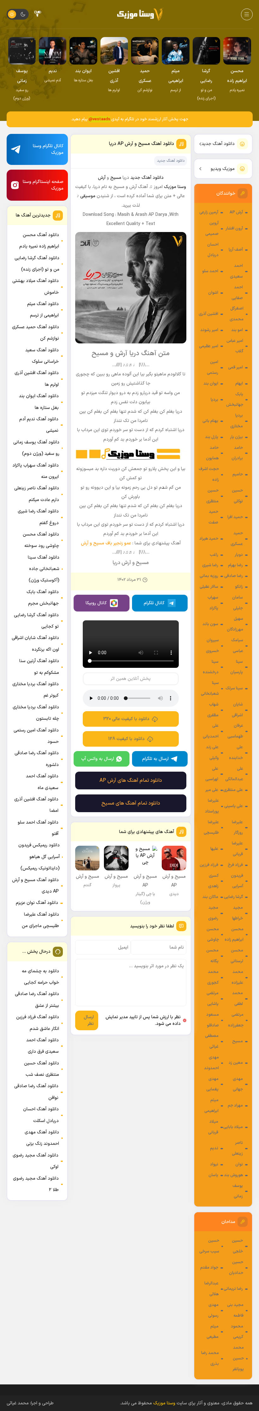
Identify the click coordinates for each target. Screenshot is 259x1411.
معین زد (236, 1063)
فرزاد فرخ (235, 865)
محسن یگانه (212, 955)
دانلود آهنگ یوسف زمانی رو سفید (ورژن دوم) (36, 448)
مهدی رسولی (213, 1310)
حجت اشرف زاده (209, 474)
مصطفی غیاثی (212, 1041)
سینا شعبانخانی (210, 688)
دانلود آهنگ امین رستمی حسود (36, 736)
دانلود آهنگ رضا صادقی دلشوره (37, 759)
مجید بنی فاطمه (235, 1310)
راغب (214, 555)
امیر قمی (235, 367)
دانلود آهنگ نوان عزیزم (37, 903)
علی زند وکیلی (212, 752)
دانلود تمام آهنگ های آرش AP (130, 780)
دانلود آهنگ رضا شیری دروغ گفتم (38, 517)
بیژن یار (236, 437)
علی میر (211, 790)
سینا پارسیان (236, 667)
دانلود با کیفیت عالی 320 (126, 719)
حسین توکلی (237, 496)
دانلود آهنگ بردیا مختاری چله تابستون (36, 713)
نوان (239, 1164)
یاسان (213, 1175)
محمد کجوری (213, 977)
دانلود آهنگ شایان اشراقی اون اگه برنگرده (35, 644)
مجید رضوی (213, 913)
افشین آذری (208, 314)
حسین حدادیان (236, 1267)
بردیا (214, 400)
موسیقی (87, 196)
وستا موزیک (175, 187)
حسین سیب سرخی (209, 1246)
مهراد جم (235, 1105)
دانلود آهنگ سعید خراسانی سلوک (42, 356)
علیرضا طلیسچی (211, 827)
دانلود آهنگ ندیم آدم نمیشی (38, 425)
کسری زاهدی (213, 881)
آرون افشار (234, 228)
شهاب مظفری (213, 709)
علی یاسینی (233, 806)
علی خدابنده (236, 752)
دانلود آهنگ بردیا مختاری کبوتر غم (35, 690)
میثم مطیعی (213, 1331)
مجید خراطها (237, 913)
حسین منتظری (212, 496)
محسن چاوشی (213, 934)
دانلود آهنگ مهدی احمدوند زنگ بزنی (42, 1138)
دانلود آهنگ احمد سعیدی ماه (42, 782)
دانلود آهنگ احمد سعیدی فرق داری (42, 1046)
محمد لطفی (237, 998)
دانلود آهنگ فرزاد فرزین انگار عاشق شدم (37, 1023)
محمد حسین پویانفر (238, 1358)
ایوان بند (210, 383)
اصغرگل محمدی (237, 314)
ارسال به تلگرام (155, 759)
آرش (101, 177)
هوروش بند (233, 1175)
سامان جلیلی (237, 602)
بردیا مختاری (236, 421)
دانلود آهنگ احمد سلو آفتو (38, 828)
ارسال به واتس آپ (97, 759)
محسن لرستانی (237, 955)
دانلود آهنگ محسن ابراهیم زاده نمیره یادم (39, 241)
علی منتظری (233, 790)
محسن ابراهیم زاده (234, 934)
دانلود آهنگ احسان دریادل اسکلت (41, 1115)
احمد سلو (210, 271)
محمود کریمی (237, 1331)
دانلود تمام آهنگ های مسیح (130, 803)
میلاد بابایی (233, 1127)
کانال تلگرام (154, 603)
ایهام (239, 383)
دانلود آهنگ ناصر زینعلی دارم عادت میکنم (36, 494)
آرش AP (236, 212)
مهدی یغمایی (212, 1084)
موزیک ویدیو (223, 169)
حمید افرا (235, 517)
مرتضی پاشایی (213, 998)
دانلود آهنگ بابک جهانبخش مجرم (43, 598)
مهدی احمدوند (211, 1062)
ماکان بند (210, 897)
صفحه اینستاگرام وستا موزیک (43, 185)
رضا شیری (210, 565)
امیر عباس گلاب (234, 346)
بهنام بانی (210, 421)
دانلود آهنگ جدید (218, 144)
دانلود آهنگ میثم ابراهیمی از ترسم (43, 310)
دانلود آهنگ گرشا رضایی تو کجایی (36, 621)
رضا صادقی (233, 576)
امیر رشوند (209, 330)
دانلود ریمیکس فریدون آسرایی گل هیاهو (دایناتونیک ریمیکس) (39, 857)
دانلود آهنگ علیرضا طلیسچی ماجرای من (40, 920)
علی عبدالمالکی (234, 774)
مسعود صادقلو (212, 1020)
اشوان (213, 293)
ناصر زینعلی (237, 1148)
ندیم (214, 1148)
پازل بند (211, 437)
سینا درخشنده (211, 667)
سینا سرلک (234, 688)
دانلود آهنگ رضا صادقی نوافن (36, 1092)
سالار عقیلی (209, 587)
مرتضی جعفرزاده (236, 1020)
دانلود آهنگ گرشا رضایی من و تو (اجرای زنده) (37, 264)
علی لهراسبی (211, 774)
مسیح (237, 1041)
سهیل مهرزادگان (235, 624)
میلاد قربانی (213, 1127)
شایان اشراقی (237, 709)
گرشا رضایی (233, 897)
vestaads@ (99, 119)
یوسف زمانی (237, 1191)
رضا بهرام (235, 565)
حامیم (237, 474)
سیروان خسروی (212, 645)
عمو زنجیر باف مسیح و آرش (106, 543)
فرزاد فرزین (209, 865)
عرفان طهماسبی (235, 731)
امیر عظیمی (208, 346)
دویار (239, 555)
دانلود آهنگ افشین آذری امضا (36, 805)
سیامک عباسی (237, 645)
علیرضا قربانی (237, 848)
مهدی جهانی (238, 1084)
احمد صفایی (237, 292)
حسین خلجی (237, 1246)
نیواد (214, 1164)
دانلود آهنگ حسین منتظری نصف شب (41, 1069)
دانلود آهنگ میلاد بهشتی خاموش (35, 287)
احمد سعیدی (236, 271)
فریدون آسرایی (237, 881)
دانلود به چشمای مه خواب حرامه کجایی (40, 977)
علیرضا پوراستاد (212, 806)
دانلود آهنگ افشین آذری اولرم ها (37, 379)
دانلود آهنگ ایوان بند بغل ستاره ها (39, 402)
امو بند (237, 330)
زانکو (239, 587)
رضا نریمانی (233, 1289)
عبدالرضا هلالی (211, 1288)
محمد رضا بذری (210, 1358)
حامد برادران (237, 453)
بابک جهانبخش (234, 399)
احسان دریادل (213, 250)
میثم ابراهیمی (211, 1105)
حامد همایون (212, 453)
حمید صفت (213, 517)
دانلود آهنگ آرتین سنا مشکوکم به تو (39, 667)
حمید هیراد (208, 539)
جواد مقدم (209, 1267)
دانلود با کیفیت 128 (126, 739)
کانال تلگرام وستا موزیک (48, 149)
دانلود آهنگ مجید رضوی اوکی (35, 1161)
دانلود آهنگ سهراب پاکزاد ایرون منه (35, 471)
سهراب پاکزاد (213, 602)
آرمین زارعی (208, 212)
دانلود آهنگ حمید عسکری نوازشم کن (35, 333)
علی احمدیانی (211, 731)
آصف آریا (236, 250)
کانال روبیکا (96, 603)
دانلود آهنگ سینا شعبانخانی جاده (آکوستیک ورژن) (43, 569)
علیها (214, 849)
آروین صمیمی (212, 228)
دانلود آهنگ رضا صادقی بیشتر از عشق (37, 1000)
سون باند (210, 624)
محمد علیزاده (237, 977)
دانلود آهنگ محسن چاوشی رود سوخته (41, 540)
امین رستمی (212, 367)
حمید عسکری (237, 538)
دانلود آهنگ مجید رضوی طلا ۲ (36, 1184)
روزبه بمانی (209, 576)
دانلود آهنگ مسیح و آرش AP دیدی (35, 886)
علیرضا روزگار (237, 827)
